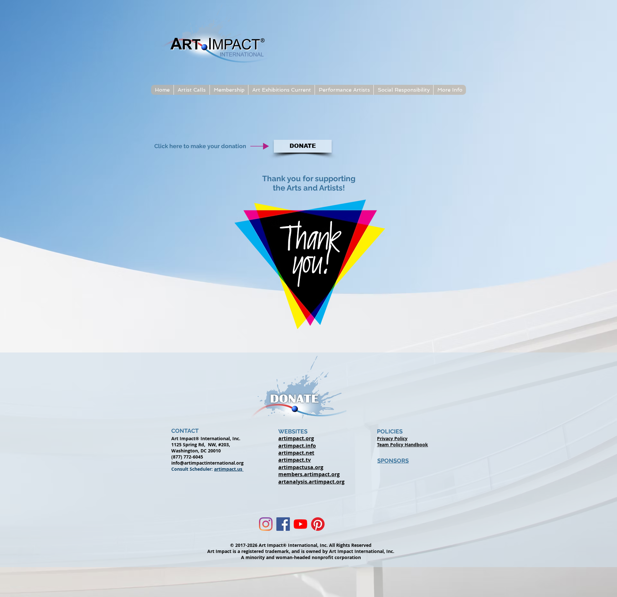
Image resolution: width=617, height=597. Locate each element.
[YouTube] (300, 524)
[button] (192, 90)
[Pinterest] (318, 524)
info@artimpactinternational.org (207, 463)
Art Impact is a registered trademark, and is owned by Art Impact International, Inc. (300, 551)
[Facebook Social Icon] (283, 524)
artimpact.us (229, 469)
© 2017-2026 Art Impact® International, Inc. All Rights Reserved (300, 545)
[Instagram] (266, 524)
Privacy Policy (392, 438)
